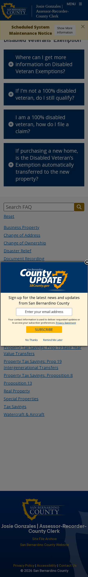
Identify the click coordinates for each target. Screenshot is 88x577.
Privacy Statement (66, 322)
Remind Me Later (53, 340)
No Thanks (31, 340)
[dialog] (44, 304)
